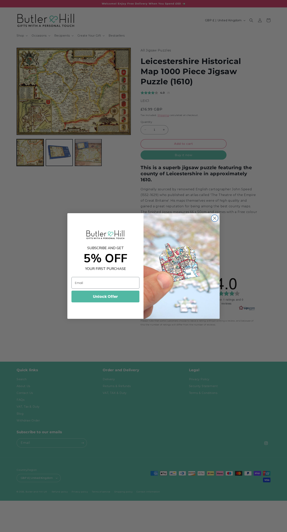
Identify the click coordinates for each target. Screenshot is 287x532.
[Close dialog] (214, 218)
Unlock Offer (105, 296)
